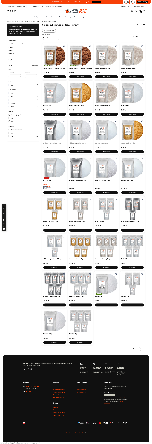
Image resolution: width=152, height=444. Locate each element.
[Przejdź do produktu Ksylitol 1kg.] (106, 283)
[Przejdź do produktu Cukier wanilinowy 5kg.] (106, 246)
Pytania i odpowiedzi (59, 392)
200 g (13, 93)
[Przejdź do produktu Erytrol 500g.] (132, 93)
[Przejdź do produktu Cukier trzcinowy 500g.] (80, 93)
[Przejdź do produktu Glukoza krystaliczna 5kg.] (80, 283)
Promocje (96, 2)
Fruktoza (23, 54)
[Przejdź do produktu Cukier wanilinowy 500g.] (106, 93)
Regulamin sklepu (58, 395)
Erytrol (23, 51)
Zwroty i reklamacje (59, 389)
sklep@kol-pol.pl (139, 6)
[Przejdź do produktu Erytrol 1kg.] (54, 167)
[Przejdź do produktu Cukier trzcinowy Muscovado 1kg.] (54, 55)
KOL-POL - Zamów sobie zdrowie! (15, 21)
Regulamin (122, 398)
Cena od (11, 73)
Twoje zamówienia (82, 387)
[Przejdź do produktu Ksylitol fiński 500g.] (106, 130)
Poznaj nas (56, 410)
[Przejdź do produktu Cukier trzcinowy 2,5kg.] (54, 208)
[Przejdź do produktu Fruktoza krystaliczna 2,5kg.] (132, 208)
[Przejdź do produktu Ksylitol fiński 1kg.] (132, 167)
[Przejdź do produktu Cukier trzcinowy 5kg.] (80, 246)
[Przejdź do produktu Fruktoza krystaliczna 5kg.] (54, 283)
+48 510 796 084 (32, 386)
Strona (135, 36)
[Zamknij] (4, 207)
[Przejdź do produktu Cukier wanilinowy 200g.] (132, 55)
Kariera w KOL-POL (58, 415)
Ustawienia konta (82, 389)
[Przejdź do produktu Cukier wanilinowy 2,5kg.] (80, 208)
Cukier (23, 47)
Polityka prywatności (59, 397)
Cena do (27, 73)
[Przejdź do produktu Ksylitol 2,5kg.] (132, 283)
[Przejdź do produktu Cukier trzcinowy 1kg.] (132, 130)
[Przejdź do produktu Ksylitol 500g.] (54, 321)
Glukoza (23, 57)
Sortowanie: (46, 34)
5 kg (12, 106)
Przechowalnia (81, 392)
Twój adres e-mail (109, 393)
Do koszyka (54, 77)
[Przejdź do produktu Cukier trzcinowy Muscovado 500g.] (80, 55)
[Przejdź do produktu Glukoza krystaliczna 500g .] (80, 130)
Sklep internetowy (75, 432)
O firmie (55, 407)
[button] (64, 46)
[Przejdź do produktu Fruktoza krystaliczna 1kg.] (80, 167)
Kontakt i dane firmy (59, 412)
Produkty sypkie (30, 21)
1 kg (12, 100)
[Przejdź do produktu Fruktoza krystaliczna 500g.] (54, 130)
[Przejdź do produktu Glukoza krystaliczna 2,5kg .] (54, 246)
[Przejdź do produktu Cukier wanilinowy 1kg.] (106, 55)
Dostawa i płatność (58, 387)
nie (12, 121)
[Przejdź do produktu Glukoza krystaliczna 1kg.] (106, 167)
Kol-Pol (13, 85)
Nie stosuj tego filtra (16, 115)
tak (12, 118)
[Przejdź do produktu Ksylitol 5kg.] (80, 321)
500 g (13, 96)
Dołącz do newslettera (112, 395)
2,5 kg (13, 103)
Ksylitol (23, 60)
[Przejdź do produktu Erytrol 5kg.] (132, 246)
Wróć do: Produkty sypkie (17, 44)
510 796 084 (126, 6)
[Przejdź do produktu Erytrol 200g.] (54, 93)
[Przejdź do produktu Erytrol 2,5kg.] (106, 208)
